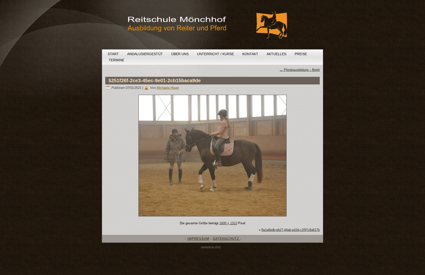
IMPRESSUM (198, 239)
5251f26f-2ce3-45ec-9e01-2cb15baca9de (154, 80)
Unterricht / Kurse (215, 54)
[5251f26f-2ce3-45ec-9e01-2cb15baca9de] (212, 216)
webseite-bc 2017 (211, 246)
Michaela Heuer (168, 88)
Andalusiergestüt (145, 54)
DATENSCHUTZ (226, 239)
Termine (116, 60)
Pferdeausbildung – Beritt (300, 70)
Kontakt (250, 54)
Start (113, 54)
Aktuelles (276, 54)
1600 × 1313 (228, 223)
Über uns (180, 54)
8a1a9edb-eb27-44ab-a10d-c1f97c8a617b (290, 230)
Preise (301, 54)
